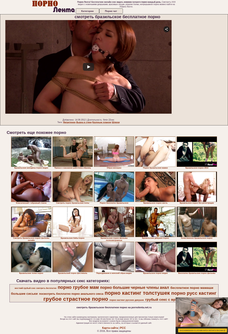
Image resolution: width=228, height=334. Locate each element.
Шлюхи (116, 122)
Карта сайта (110, 327)
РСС (123, 327)
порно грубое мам (78, 287)
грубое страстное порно (75, 299)
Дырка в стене (84, 122)
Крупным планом (101, 122)
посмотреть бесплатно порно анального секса (71, 293)
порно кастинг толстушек (137, 293)
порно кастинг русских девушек (126, 300)
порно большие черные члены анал (134, 287)
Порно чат (111, 11)
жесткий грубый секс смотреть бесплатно (35, 288)
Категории (87, 11)
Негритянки (69, 122)
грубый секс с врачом (164, 300)
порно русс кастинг (193, 293)
